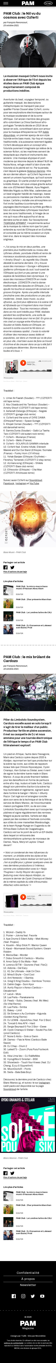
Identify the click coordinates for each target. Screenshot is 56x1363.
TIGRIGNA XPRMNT (14, 223)
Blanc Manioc (10, 1158)
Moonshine (40, 1336)
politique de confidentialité (13, 1343)
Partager (48, 3)
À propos (28, 1279)
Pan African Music (9, 381)
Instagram (21, 483)
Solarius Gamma (36, 171)
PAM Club (21, 552)
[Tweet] (12, 567)
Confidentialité (28, 1272)
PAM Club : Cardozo (22, 915)
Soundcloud (35, 480)
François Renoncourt (17, 22)
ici (19, 1082)
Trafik (23, 1336)
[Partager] (5, 567)
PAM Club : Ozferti (21, 381)
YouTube (34, 483)
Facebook (8, 483)
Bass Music (9, 552)
